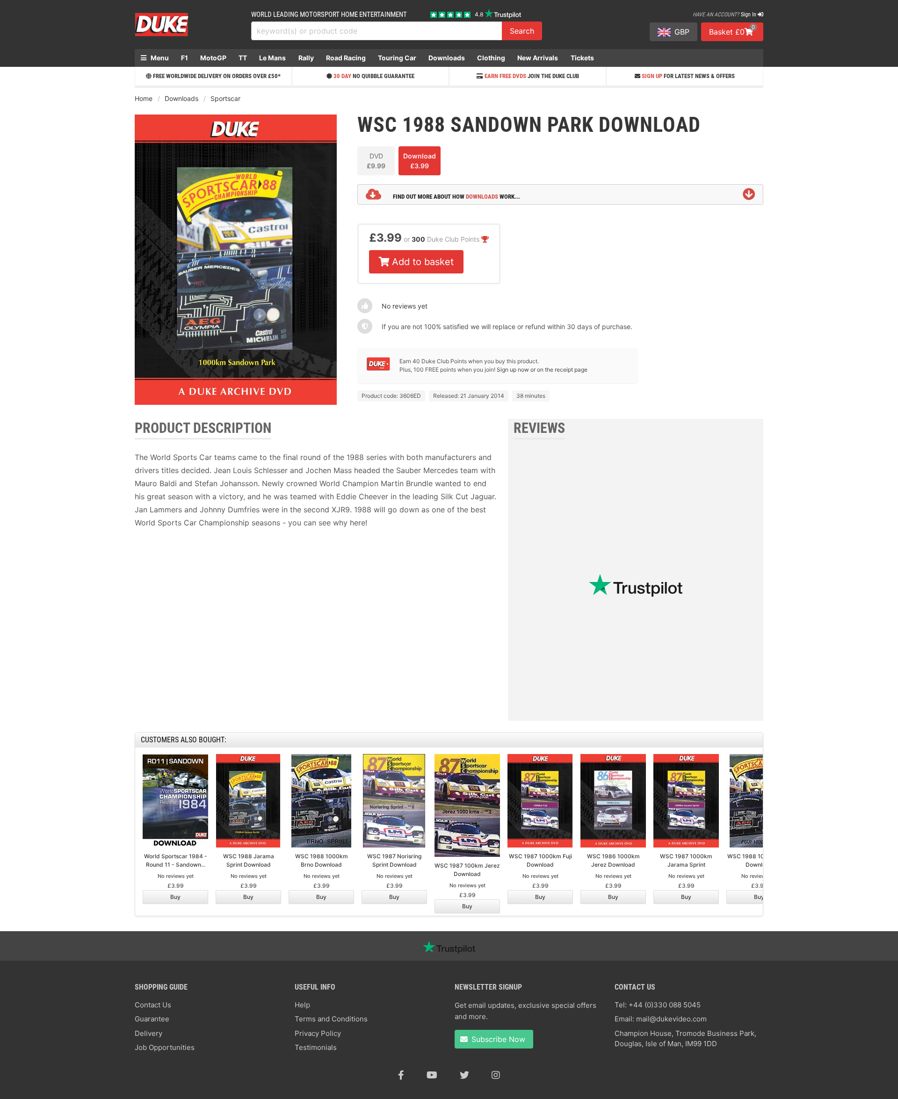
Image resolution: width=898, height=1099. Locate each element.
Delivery (148, 1033)
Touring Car (397, 58)
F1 (184, 58)
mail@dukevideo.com (671, 1018)
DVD (376, 161)
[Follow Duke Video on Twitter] (464, 1075)
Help (302, 1004)
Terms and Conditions (331, 1018)
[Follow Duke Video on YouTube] (432, 1075)
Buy (175, 896)
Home (143, 98)
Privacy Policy (318, 1033)
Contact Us (153, 1004)
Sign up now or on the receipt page (542, 369)
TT (243, 58)
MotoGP (213, 58)
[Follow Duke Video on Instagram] (496, 1075)
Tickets (582, 58)
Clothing (491, 58)
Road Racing (346, 58)
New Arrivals (537, 58)
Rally (306, 58)
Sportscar (225, 98)
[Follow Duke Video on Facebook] (401, 1075)
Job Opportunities (165, 1047)
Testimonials (316, 1047)
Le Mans (272, 58)
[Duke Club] (378, 368)
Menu (159, 58)
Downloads (446, 58)
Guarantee (152, 1018)
